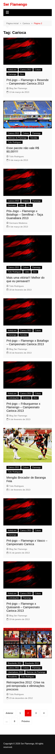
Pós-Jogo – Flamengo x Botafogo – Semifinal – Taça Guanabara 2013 (24, 214)
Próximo (26, 721)
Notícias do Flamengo (17, 138)
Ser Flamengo (15, 4)
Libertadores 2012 (15, 672)
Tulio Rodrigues (14, 142)
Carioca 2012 (13, 668)
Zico (22, 74)
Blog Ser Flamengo (18, 88)
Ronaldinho (12, 677)
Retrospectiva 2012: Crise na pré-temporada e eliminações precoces (25, 686)
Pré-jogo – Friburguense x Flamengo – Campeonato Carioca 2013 (23, 407)
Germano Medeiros (18, 223)
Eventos (26, 398)
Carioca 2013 (25, 70)
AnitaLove (12, 70)
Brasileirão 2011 (14, 663)
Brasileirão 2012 (32, 663)
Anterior (9, 713)
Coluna (38, 70)
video (21, 205)
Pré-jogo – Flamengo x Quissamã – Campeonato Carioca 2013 (23, 607)
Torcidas (33, 138)
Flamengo (12, 74)
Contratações (13, 398)
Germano (12, 205)
